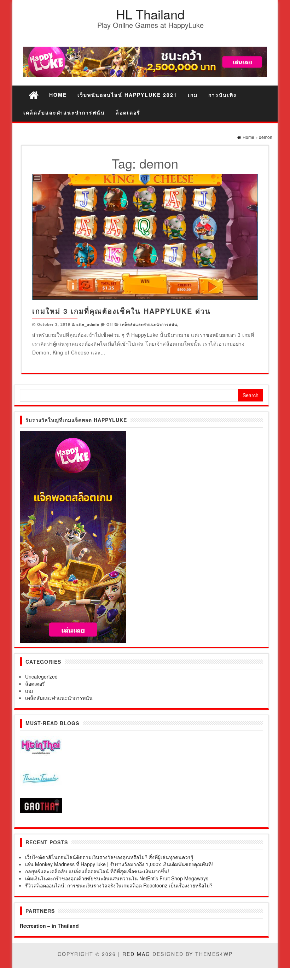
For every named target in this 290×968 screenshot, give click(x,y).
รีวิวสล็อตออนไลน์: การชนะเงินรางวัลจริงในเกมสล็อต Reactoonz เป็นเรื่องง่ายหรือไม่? (119, 885)
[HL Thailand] (34, 94)
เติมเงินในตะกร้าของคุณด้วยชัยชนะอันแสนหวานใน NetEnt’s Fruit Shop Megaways (116, 878)
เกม (193, 94)
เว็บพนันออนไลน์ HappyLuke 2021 (127, 94)
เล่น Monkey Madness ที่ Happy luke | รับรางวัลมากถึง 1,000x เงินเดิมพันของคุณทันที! (119, 864)
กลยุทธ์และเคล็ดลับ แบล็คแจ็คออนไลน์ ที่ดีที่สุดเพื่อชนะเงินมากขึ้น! (97, 871)
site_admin (87, 324)
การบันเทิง (222, 94)
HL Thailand (150, 14)
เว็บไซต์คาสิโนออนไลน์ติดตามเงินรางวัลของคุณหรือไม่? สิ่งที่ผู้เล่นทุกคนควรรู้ (109, 857)
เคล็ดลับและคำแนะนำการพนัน (64, 112)
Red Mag (136, 953)
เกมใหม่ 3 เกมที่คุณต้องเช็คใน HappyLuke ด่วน (121, 311)
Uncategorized (41, 676)
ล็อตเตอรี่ (128, 112)
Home (58, 94)
